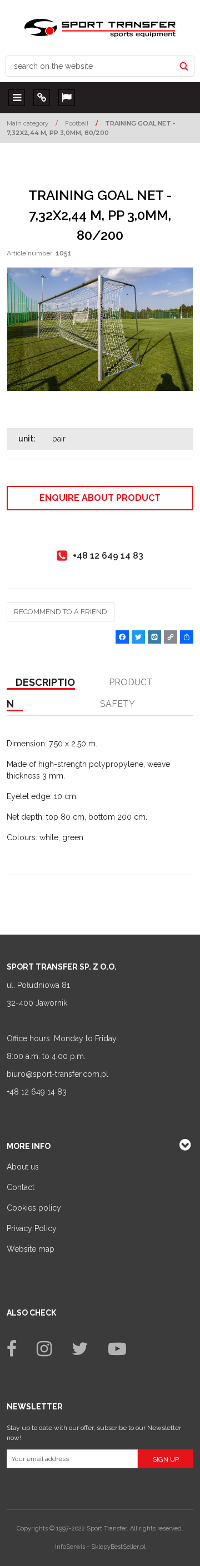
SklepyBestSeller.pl (118, 1546)
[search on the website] (184, 66)
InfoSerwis (70, 1546)
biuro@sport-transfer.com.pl (57, 1074)
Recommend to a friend (60, 612)
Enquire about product (100, 498)
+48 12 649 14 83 (37, 1091)
